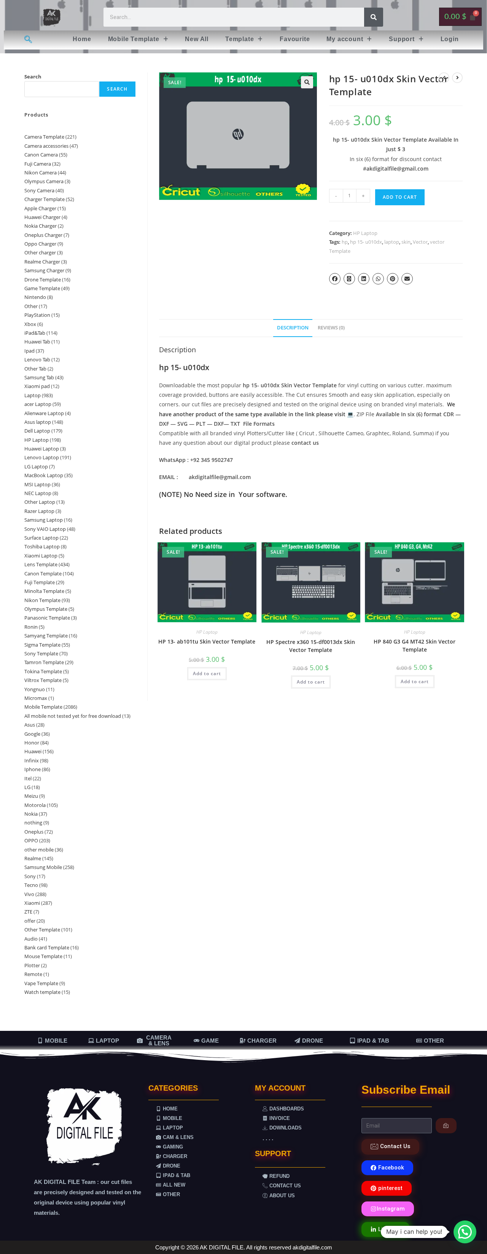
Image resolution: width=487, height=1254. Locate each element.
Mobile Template (133, 39)
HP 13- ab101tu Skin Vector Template (206, 641)
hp (345, 241)
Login (450, 39)
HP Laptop (365, 233)
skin (406, 241)
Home (82, 39)
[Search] (373, 17)
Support (402, 39)
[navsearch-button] (28, 40)
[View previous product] (444, 77)
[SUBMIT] (446, 1125)
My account (344, 39)
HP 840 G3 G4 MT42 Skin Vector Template (414, 645)
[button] (138, 39)
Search (32, 76)
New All (196, 39)
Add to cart (400, 197)
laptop (391, 241)
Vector (420, 241)
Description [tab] (293, 327)
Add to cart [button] (207, 673)
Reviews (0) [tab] (331, 327)
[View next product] (457, 77)
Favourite (295, 39)
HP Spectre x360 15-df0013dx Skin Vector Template (310, 645)
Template (239, 39)
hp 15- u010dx (366, 241)
